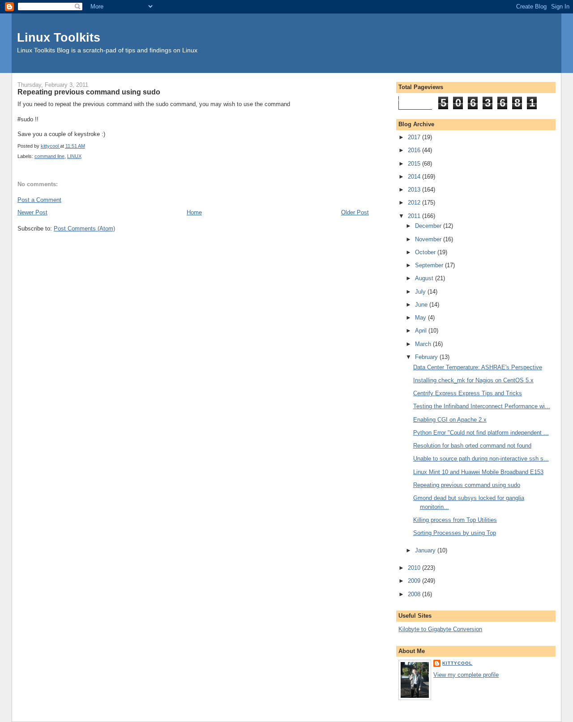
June (422, 304)
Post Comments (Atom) (84, 228)
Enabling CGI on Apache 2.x (450, 419)
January (426, 550)
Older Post (355, 212)
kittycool (457, 663)
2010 (415, 567)
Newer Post (32, 212)
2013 (415, 189)
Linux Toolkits (58, 37)
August (425, 278)
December (429, 225)
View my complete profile (466, 674)
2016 (415, 150)
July (421, 291)
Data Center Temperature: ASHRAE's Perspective (477, 367)
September (430, 265)
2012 (415, 202)
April (421, 330)
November (429, 239)
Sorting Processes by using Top (454, 533)
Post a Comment (39, 200)
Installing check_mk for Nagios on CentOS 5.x (473, 380)
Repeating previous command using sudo (466, 485)
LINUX (74, 156)
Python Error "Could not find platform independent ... (481, 432)
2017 (415, 137)
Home (194, 212)
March (424, 344)
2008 (415, 594)
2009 (415, 580)
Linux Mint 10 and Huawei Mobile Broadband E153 (478, 472)
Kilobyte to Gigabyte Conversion (440, 629)
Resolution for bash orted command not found (472, 445)
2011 (415, 216)
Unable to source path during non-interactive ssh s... (481, 458)
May (421, 317)
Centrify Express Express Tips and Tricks (467, 393)
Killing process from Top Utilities (455, 520)
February (427, 357)
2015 (415, 163)
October (426, 252)
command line (49, 156)
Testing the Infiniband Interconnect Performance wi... (481, 406)
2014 (415, 176)
